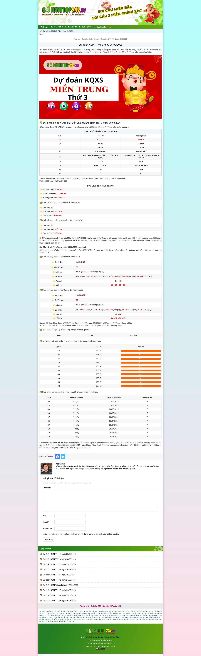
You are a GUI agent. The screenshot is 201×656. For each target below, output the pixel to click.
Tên (45, 516)
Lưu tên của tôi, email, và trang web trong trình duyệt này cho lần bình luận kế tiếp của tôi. (82, 534)
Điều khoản (105, 646)
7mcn (40, 655)
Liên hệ (113, 646)
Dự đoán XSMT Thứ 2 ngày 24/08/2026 (59, 580)
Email (46, 522)
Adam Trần (60, 464)
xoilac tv (63, 655)
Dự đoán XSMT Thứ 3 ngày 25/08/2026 (59, 575)
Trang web (47, 528)
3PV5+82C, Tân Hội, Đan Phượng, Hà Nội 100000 (103, 637)
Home (45, 27)
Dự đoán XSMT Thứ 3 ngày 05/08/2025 (100, 44)
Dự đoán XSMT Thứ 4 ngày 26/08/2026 (59, 570)
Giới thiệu (97, 646)
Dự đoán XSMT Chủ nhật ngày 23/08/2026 (60, 585)
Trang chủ (77, 39)
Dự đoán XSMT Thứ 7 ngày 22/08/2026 (59, 590)
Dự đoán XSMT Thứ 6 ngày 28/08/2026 (59, 559)
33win (57, 655)
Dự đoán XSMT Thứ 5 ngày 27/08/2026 (59, 564)
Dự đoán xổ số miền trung (90, 39)
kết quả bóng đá (48, 655)
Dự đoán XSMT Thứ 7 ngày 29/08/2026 (59, 554)
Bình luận (47, 487)
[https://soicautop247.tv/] (100, 24)
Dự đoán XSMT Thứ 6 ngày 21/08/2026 (59, 595)
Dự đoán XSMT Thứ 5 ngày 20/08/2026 (59, 601)
